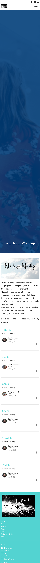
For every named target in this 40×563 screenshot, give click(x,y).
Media (3, 529)
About (3, 524)
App (2, 537)
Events (3, 526)
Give (2, 532)
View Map (4, 556)
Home (3, 521)
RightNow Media (7, 534)
